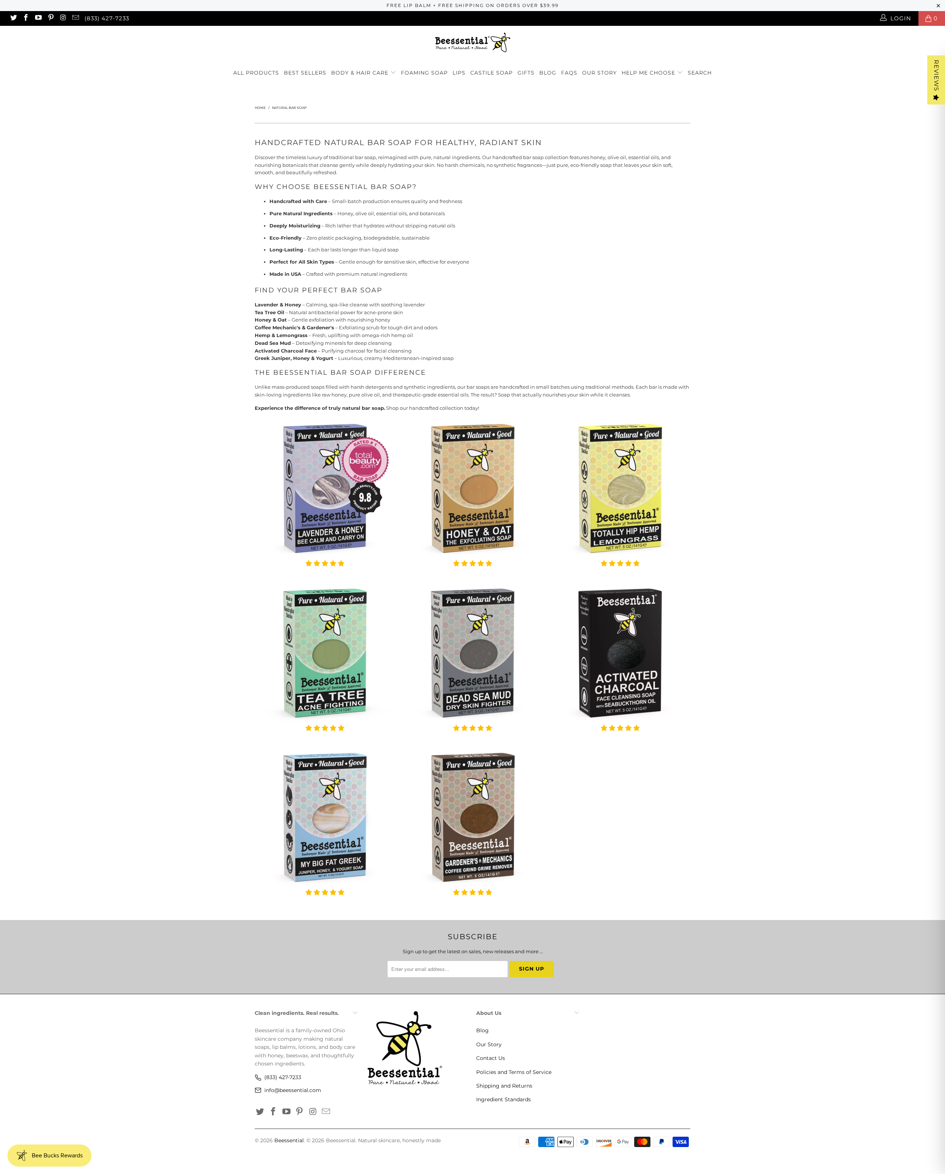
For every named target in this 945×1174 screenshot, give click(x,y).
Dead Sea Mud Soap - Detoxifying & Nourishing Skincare (472, 654)
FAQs (569, 72)
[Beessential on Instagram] (63, 18)
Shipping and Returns (504, 1085)
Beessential (289, 1140)
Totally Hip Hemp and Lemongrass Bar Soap (620, 489)
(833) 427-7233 (107, 18)
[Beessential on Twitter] (13, 18)
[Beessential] (472, 42)
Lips (459, 72)
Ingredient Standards (503, 1099)
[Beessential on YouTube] (38, 18)
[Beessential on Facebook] (26, 18)
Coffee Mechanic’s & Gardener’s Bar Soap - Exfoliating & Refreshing (472, 818)
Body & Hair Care (360, 72)
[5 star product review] (472, 566)
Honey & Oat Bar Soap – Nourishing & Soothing (472, 489)
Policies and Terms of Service (513, 1072)
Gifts (526, 72)
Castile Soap (491, 72)
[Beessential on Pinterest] (50, 18)
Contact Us (490, 1058)
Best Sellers (305, 72)
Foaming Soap (424, 72)
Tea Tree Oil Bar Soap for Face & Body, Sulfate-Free (325, 654)
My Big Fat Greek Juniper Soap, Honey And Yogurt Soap (325, 818)
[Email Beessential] (75, 18)
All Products (256, 72)
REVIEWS (936, 75)
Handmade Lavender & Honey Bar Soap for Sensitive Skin (325, 489)
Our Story (599, 72)
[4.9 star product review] (324, 566)
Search (700, 72)
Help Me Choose (648, 72)
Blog (547, 72)
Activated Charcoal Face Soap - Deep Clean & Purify (620, 654)
